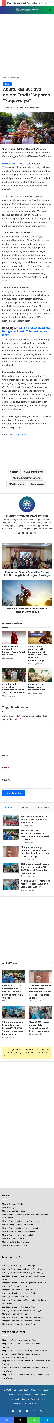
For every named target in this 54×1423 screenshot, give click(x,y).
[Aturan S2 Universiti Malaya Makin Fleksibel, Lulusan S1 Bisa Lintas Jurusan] (11, 884)
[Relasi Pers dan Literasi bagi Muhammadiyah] (40, 674)
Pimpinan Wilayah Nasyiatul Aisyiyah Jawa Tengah (24, 1350)
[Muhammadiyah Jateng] (27, 10)
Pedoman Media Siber (19, 1399)
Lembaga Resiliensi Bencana (14, 1286)
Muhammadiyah (34, 471)
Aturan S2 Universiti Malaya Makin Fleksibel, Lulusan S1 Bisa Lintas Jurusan (35, 883)
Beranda (9, 78)
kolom (14, 471)
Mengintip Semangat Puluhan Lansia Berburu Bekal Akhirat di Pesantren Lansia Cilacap (40, 991)
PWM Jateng (17, 484)
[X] (27, 533)
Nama (5, 755)
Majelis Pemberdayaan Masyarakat (17, 1235)
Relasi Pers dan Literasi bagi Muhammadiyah (37, 687)
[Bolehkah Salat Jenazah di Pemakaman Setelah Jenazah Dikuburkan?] (14, 674)
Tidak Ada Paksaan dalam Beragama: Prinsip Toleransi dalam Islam (26, 331)
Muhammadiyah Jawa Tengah (27, 515)
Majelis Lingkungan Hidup (13, 1211)
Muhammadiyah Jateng (27, 477)
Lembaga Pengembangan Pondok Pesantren (22, 1269)
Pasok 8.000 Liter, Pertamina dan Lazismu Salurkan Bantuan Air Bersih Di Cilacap (13, 991)
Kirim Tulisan (34, 1404)
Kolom (17, 78)
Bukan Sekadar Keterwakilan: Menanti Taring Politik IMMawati (13, 650)
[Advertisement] (27, 43)
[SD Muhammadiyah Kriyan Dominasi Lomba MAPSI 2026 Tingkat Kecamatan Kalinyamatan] (11, 868)
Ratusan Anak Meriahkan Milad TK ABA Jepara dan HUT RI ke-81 (34, 819)
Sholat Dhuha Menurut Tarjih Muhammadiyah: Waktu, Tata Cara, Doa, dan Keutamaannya (38, 653)
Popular (9, 807)
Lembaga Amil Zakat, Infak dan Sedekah (20, 1290)
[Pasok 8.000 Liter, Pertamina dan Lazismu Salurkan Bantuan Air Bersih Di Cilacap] (11, 834)
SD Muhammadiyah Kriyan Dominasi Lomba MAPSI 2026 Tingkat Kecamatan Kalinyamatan (12, 1028)
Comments (43, 807)
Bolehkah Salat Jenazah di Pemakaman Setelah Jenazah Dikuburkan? (13, 688)
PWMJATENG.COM (12, 163)
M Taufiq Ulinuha (18, 434)
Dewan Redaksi (38, 1399)
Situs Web (7, 780)
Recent (25, 807)
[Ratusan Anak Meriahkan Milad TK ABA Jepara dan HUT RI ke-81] (11, 820)
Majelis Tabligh (8, 1207)
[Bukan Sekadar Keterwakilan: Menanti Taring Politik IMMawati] (14, 637)
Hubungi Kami (20, 1404)
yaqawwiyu (38, 484)
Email (5, 768)
